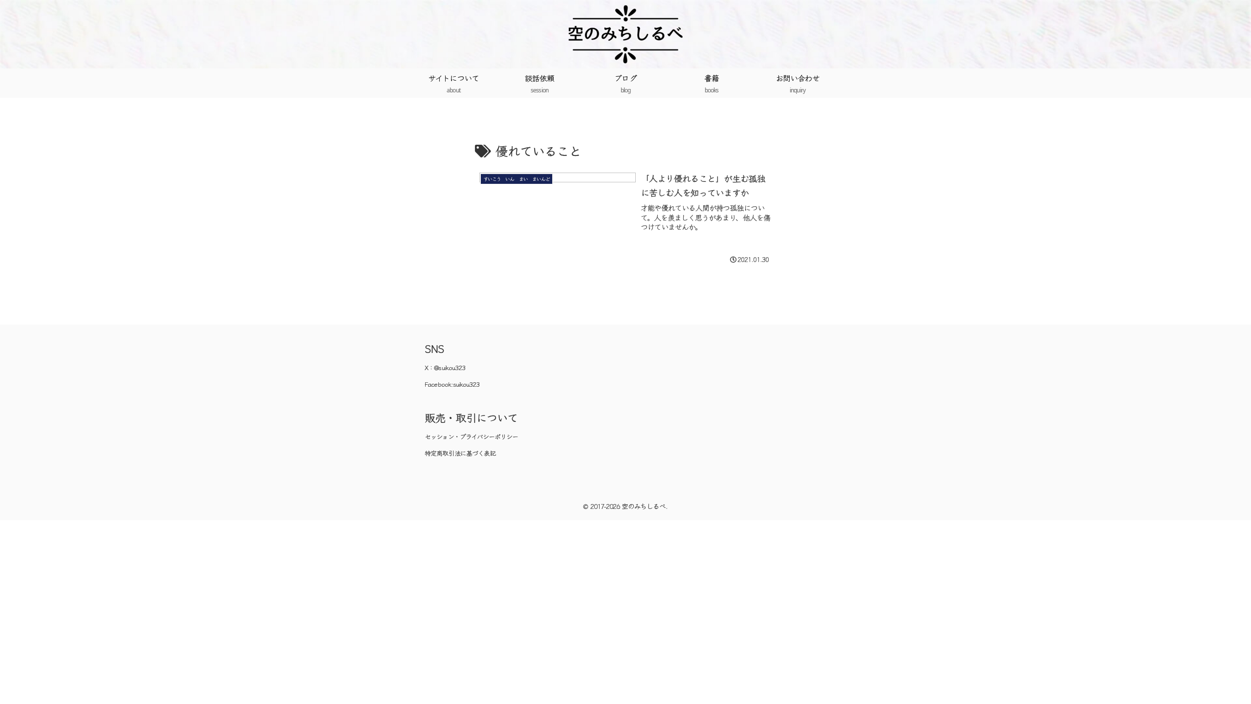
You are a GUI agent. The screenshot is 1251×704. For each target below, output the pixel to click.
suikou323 (466, 384)
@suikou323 (449, 367)
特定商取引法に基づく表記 (460, 453)
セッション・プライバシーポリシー (471, 436)
